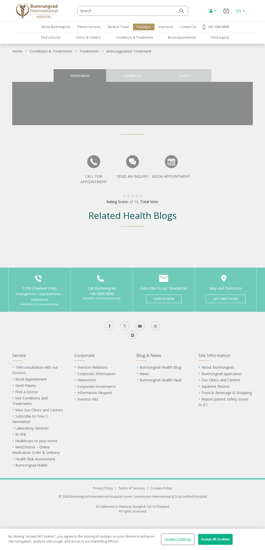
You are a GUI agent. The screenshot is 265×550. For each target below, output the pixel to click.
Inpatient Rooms (216, 386)
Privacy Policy (103, 488)
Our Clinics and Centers (221, 379)
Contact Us (188, 27)
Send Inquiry (220, 37)
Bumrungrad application (222, 373)
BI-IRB (20, 434)
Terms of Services (131, 488)
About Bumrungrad (55, 27)
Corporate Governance (96, 386)
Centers (185, 75)
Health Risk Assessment (35, 458)
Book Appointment (182, 37)
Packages (144, 27)
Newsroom (86, 379)
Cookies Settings (177, 539)
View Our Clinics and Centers (39, 410)
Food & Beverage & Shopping (227, 392)
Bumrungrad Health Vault (160, 379)
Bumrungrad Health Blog (160, 367)
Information (80, 75)
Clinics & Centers (88, 37)
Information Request (94, 392)
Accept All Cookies (215, 539)
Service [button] (19, 355)
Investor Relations (92, 367)
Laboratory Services (32, 428)
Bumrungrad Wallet (31, 465)
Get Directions (225, 299)
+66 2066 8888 (218, 27)
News (144, 373)
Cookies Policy (161, 488)
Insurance (165, 27)
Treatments (89, 51)
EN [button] (239, 10)
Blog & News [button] (148, 355)
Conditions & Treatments (134, 37)
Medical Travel (118, 27)
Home (17, 51)
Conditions (133, 75)
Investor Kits (87, 399)
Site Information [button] (214, 355)
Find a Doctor (51, 37)
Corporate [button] (84, 355)
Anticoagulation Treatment (128, 51)
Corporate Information (96, 373)
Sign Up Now (163, 299)
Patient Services (89, 27)
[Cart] (226, 10)
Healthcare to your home (36, 440)
